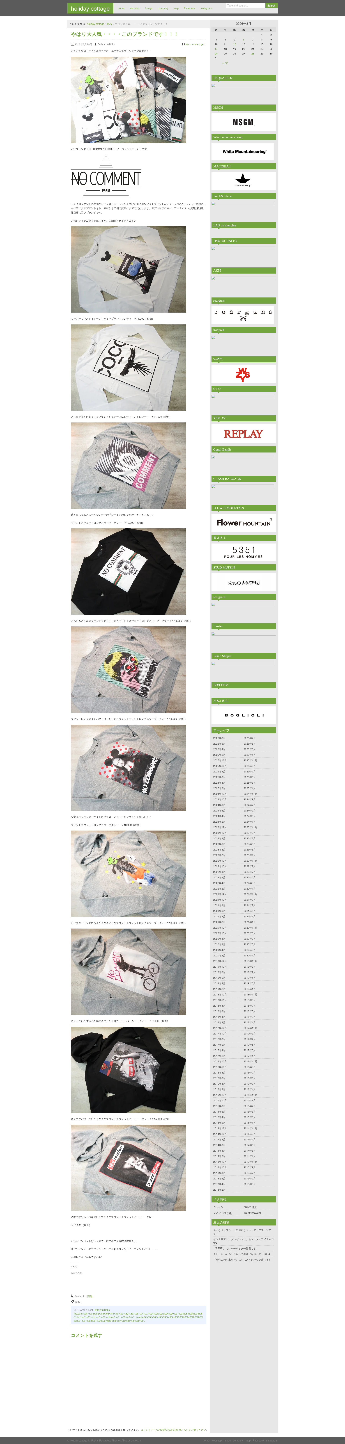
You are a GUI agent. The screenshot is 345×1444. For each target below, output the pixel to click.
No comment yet (195, 44)
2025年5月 (250, 777)
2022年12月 (220, 860)
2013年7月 (250, 1173)
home (121, 8)
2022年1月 (250, 888)
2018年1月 (250, 1022)
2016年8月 (219, 1072)
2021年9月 (250, 899)
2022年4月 (219, 883)
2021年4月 (219, 916)
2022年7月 (250, 872)
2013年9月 (250, 1167)
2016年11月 (250, 1061)
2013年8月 (219, 1173)
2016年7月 (250, 1072)
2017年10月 (220, 1033)
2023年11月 (250, 827)
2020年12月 (220, 927)
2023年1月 (250, 855)
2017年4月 (219, 1050)
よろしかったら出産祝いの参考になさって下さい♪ (241, 1254)
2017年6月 (219, 1044)
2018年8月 (219, 1005)
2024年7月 (250, 805)
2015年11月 (250, 1095)
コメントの (222, 1212)
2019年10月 (220, 966)
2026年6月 (219, 743)
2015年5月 (250, 1111)
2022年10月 (220, 866)
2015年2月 (219, 1122)
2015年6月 (219, 1111)
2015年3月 (250, 1117)
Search (271, 5)
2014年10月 (220, 1134)
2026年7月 (250, 738)
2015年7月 (250, 1106)
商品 (109, 24)
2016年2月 (219, 1089)
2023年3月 (250, 849)
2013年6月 (219, 1178)
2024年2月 (219, 821)
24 (216, 53)
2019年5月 (250, 977)
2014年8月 (219, 1139)
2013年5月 (250, 1178)
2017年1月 (250, 1056)
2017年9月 (250, 1033)
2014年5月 (250, 1145)
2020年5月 (250, 944)
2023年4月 (219, 849)
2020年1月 (250, 955)
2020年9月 (250, 933)
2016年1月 (250, 1089)
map (176, 8)
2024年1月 (250, 821)
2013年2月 (219, 1189)
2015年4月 (219, 1117)
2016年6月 (219, 1078)
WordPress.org (252, 1212)
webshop (135, 8)
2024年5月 (250, 810)
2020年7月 (250, 938)
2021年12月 (220, 894)
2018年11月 (250, 994)
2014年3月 (250, 1150)
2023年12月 (220, 827)
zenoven (136, 1440)
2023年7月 (250, 838)
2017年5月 (250, 1044)
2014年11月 (250, 1128)
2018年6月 (219, 1011)
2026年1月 (250, 754)
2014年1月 (250, 1156)
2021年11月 (250, 894)
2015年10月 (220, 1100)
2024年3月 (250, 816)
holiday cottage (90, 8)
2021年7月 (250, 905)
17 (216, 49)
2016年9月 (250, 1067)
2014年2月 (219, 1156)
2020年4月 (219, 950)
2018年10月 (220, 1000)
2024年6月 (219, 810)
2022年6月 (219, 877)
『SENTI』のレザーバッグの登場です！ (235, 1248)
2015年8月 (219, 1106)
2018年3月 (250, 1016)
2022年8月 (219, 872)
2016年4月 (219, 1083)
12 (234, 44)
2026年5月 (250, 743)
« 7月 (225, 63)
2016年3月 (250, 1083)
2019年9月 (250, 966)
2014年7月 (250, 1139)
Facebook (189, 8)
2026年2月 (219, 754)
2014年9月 (250, 1134)
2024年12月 (220, 793)
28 (252, 53)
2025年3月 (250, 782)
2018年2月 (219, 1022)
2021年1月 (250, 922)
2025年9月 (250, 766)
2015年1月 (250, 1122)
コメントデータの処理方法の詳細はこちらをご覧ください (173, 1429)
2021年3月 (250, 916)
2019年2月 (219, 989)
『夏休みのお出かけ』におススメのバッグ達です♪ (241, 1259)
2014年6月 (219, 1145)
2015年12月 (220, 1095)
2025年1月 (250, 788)
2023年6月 (219, 844)
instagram (206, 8)
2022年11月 (250, 860)
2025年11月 (250, 760)
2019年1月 (250, 989)
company (163, 8)
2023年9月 (250, 832)
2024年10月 (220, 799)
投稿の (250, 1207)
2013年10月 (220, 1167)
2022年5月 (250, 877)
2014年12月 (220, 1128)
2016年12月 (220, 1061)
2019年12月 (220, 961)
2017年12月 (220, 1028)
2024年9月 (250, 799)
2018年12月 (220, 994)
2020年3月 (250, 950)
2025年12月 (220, 760)
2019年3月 (250, 983)
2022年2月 (219, 888)
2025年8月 (219, 771)
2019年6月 (219, 977)
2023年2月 (219, 855)
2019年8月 (219, 972)
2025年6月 (219, 777)
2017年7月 (250, 1039)
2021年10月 (220, 899)
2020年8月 (219, 938)
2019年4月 (219, 983)
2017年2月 (219, 1056)
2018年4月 (219, 1016)
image (148, 8)
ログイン (218, 1207)
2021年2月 (219, 922)
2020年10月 (220, 933)
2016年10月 (220, 1067)
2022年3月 (250, 883)
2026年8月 (219, 738)
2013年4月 (219, 1184)
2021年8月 (219, 905)
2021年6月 (219, 911)
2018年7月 (250, 1005)
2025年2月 (219, 788)
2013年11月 (250, 1161)
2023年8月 (219, 838)
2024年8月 (219, 805)
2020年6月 (219, 944)
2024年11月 (250, 793)
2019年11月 (250, 961)
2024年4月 (219, 816)
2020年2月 (219, 955)
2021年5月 (250, 911)
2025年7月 (250, 771)
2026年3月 (250, 749)
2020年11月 (250, 927)
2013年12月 (220, 1161)
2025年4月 (219, 782)
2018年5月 (250, 1011)
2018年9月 (250, 1000)
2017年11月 (250, 1028)
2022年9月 (250, 866)
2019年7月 (250, 972)
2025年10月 (220, 766)
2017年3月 (250, 1050)
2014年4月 (219, 1150)
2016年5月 (250, 1078)
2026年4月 (219, 749)
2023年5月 (250, 844)
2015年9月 (250, 1100)
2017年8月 (219, 1039)
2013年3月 (250, 1184)
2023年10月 (220, 832)
